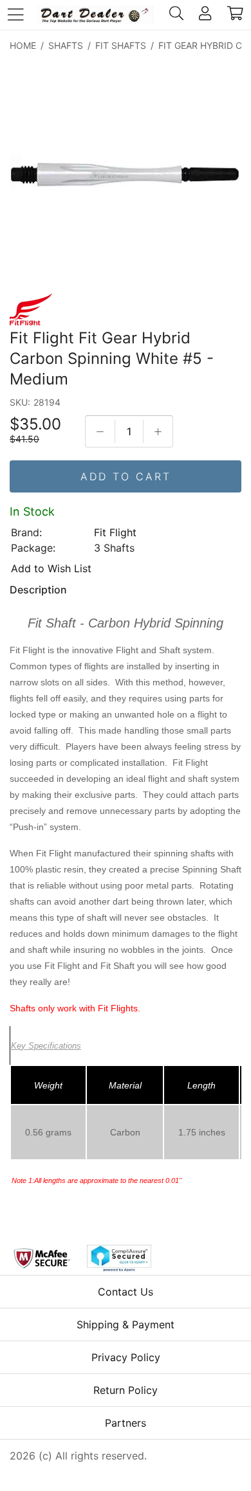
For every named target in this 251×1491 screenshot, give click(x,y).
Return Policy (125, 1390)
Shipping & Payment (125, 1324)
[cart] (235, 15)
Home (23, 45)
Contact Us (125, 1291)
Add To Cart (125, 476)
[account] (205, 15)
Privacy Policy (125, 1357)
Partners (125, 1422)
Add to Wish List (51, 568)
